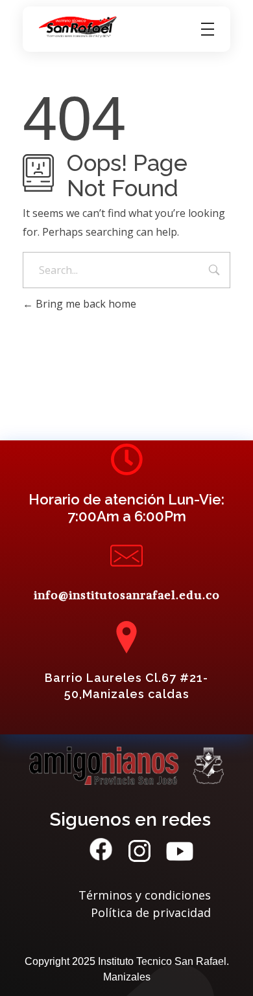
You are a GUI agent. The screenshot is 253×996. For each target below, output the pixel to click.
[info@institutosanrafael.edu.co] (126, 555)
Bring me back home (84, 304)
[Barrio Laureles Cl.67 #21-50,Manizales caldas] (126, 637)
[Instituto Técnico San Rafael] (78, 27)
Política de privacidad (151, 912)
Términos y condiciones (144, 895)
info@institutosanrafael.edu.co (127, 594)
